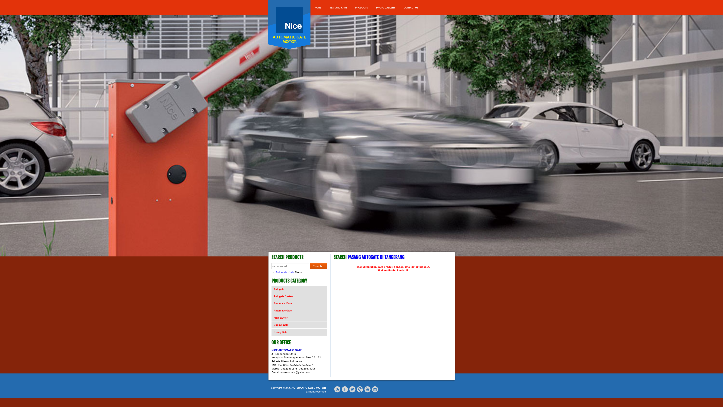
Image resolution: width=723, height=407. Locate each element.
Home (318, 7)
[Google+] (360, 391)
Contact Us (411, 7)
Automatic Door (283, 303)
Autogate (279, 289)
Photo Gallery (385, 7)
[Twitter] (352, 391)
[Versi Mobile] (337, 391)
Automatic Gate (285, 272)
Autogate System (284, 296)
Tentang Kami (338, 7)
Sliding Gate (281, 325)
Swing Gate (280, 332)
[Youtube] (367, 391)
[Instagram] (375, 391)
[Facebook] (345, 391)
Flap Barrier (281, 317)
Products (361, 7)
